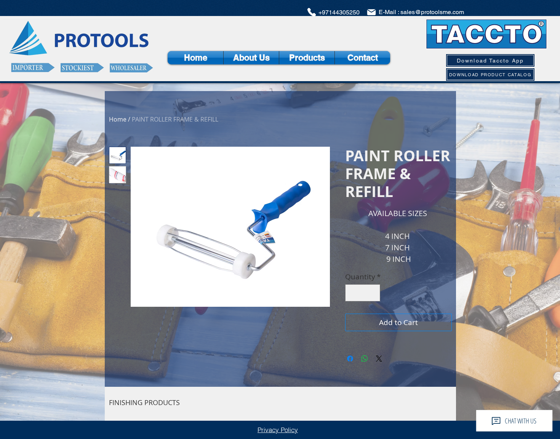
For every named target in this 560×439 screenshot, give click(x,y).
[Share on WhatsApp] (364, 358)
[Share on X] (379, 358)
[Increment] (373, 293)
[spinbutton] (363, 293)
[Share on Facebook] (350, 358)
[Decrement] (352, 293)
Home (117, 119)
